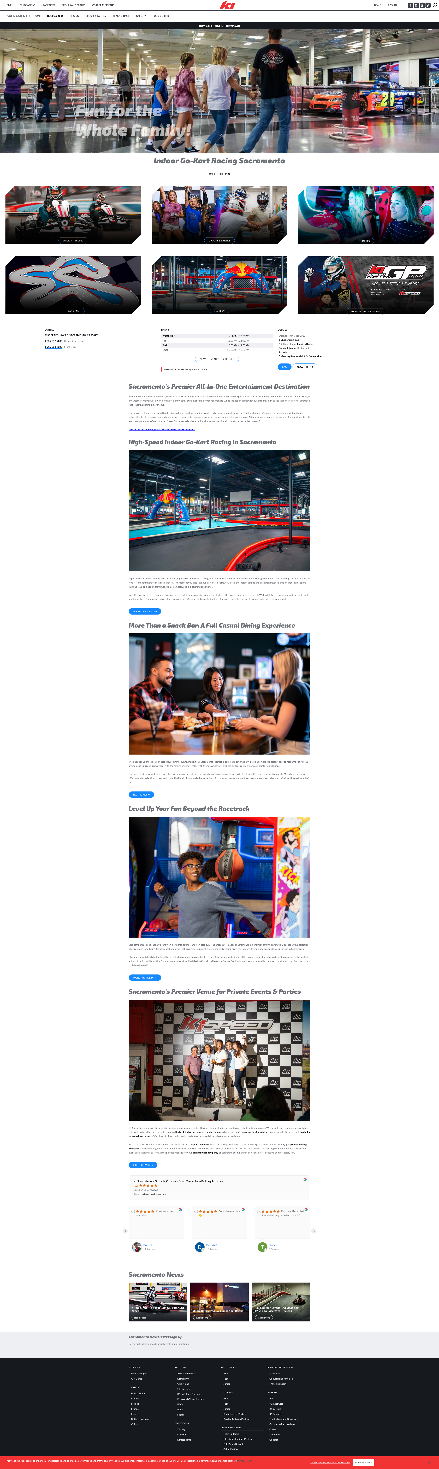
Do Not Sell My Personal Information (330, 1462)
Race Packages (139, 1373)
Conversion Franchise (281, 1378)
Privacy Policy (244, 1460)
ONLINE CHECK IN (219, 174)
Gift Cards (136, 1378)
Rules (180, 1409)
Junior (226, 1384)
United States (138, 1393)
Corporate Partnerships (282, 1424)
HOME (8, 5)
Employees (275, 1434)
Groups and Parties (73, 5)
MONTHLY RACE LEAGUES (366, 311)
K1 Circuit (275, 1409)
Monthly (181, 1434)
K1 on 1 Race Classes (188, 1394)
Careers (273, 1429)
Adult (226, 1373)
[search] (434, 5)
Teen (225, 1378)
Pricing (74, 16)
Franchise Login (277, 1384)
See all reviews (141, 1194)
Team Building (231, 1434)
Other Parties (230, 1449)
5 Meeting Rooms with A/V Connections (301, 356)
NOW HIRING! (305, 366)
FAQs (180, 1404)
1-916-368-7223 (53, 346)
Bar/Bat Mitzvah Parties (236, 1419)
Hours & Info (55, 16)
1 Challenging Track (289, 339)
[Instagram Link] (416, 5)
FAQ (284, 366)
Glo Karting (183, 1389)
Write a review (158, 1194)
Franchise (274, 1373)
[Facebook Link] (410, 5)
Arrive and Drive (186, 1373)
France (135, 1409)
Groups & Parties (96, 16)
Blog (271, 1398)
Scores (180, 1414)
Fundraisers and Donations (283, 1419)
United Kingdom (140, 1419)
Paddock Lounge (288, 348)
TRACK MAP (73, 310)
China (134, 1424)
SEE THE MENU (141, 794)
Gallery (141, 16)
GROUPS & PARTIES (219, 240)
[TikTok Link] (428, 5)
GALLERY (219, 310)
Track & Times (121, 16)
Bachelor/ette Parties (234, 1414)
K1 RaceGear (276, 1404)
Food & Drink (161, 16)
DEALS (377, 5)
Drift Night (183, 1378)
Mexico (135, 1404)
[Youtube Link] (422, 5)
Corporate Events (103, 5)
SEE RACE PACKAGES (145, 611)
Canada (135, 1398)
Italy (133, 1414)
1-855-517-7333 (53, 340)
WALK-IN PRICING (73, 240)
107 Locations (26, 5)
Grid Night (183, 1384)
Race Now (49, 5)
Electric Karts (304, 343)
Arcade (283, 352)
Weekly (181, 1429)
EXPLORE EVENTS (143, 1164)
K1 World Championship (190, 1399)
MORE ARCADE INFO (145, 977)
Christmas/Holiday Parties (237, 1439)
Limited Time (184, 1439)
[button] (429, 1462)
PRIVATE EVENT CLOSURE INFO (217, 358)
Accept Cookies (363, 1462)
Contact (273, 1439)
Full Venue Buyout (233, 1444)
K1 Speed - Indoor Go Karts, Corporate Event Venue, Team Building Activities (178, 1181)
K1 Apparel (275, 1414)
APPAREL (393, 5)
